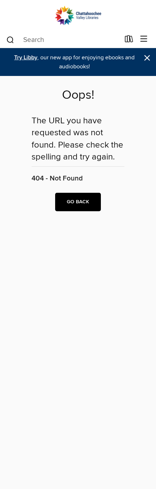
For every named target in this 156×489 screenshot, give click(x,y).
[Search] (10, 39)
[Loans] (129, 40)
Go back (78, 202)
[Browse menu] (144, 39)
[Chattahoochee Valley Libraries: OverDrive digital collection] (78, 15)
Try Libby (25, 57)
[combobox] (63, 39)
